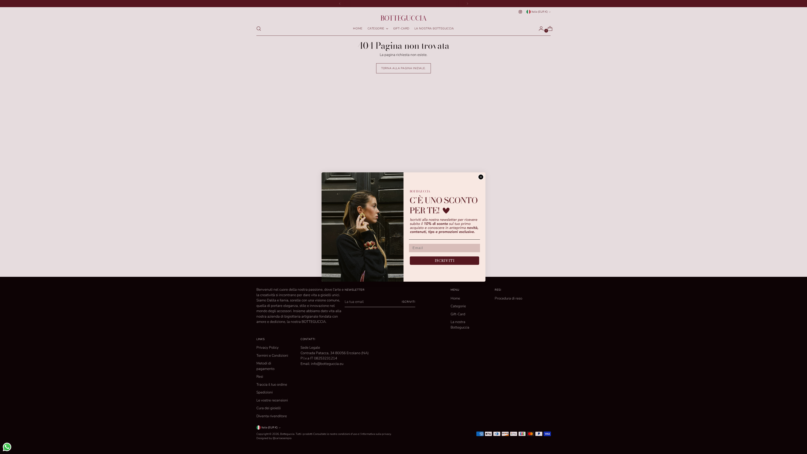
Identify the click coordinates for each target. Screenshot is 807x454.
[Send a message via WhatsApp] (7, 447)
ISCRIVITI (445, 260)
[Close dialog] (480, 176)
